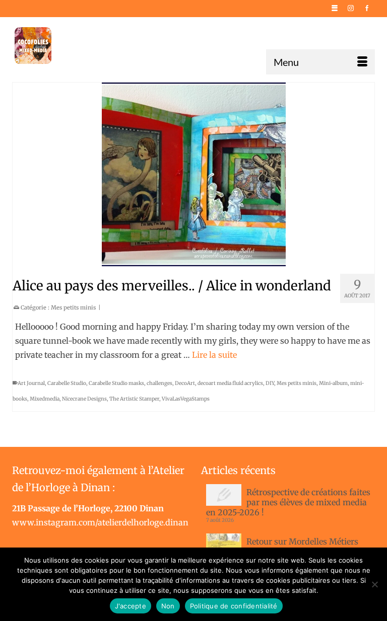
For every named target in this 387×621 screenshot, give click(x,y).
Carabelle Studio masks (116, 383)
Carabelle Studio (66, 383)
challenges (159, 383)
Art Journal (31, 383)
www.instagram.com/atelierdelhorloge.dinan (100, 522)
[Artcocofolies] (33, 45)
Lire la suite (214, 355)
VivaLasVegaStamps (186, 399)
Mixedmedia (44, 399)
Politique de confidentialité (234, 606)
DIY (270, 383)
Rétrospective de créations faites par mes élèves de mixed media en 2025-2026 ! (288, 502)
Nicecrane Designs (84, 399)
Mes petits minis (73, 307)
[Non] (374, 584)
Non (168, 606)
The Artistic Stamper (134, 399)
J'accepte (130, 606)
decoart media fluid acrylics (230, 383)
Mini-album (333, 383)
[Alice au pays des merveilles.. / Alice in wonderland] (193, 174)
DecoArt (185, 383)
